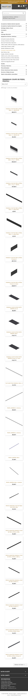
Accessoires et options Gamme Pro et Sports (11, 26)
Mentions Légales (12, 693)
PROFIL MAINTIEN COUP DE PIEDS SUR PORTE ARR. (14, 506)
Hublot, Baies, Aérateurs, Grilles (7, 46)
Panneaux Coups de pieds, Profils (8, 50)
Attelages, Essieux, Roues (7, 28)
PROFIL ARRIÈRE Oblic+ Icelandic (14, 482)
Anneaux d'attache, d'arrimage (7, 41)
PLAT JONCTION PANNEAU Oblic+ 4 (14, 383)
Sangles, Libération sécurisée (7, 54)
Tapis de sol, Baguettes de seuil (7, 61)
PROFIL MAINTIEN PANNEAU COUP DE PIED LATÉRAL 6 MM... (14, 531)
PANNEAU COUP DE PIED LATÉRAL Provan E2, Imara (14, 283)
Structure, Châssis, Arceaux (7, 72)
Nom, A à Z (14, 84)
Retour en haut (20, 665)
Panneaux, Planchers (6, 65)
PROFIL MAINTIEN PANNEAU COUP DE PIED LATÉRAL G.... (14, 605)
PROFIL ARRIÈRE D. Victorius (14, 408)
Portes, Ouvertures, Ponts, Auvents (9, 70)
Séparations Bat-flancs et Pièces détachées (10, 57)
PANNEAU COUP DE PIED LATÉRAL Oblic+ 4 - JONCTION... (14, 208)
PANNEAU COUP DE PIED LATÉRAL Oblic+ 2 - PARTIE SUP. (14, 134)
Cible (2, 32)
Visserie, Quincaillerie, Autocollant (9, 74)
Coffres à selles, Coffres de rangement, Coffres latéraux (12, 44)
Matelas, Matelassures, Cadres (7, 48)
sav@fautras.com (12, 688)
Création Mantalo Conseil (16, 695)
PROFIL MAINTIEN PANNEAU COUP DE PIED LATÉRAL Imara (14, 630)
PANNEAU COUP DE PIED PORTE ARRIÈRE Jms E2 (14, 308)
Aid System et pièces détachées (7, 39)
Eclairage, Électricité (6, 34)
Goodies (3, 63)
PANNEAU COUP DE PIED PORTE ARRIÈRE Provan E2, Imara (14, 357)
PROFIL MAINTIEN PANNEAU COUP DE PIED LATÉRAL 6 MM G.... (14, 556)
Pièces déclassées (5, 68)
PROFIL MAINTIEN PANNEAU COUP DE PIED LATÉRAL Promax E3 (14, 655)
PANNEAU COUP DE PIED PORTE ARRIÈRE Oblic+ (14, 332)
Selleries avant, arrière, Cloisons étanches (10, 56)
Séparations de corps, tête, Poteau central (10, 59)
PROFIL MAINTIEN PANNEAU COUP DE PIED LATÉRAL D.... (14, 580)
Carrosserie (3, 30)
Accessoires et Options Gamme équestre (10, 24)
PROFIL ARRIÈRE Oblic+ (14, 457)
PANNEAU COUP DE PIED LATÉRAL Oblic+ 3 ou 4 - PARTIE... (14, 159)
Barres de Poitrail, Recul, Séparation (8, 42)
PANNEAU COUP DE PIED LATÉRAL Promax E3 (14, 258)
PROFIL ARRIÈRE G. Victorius (14, 432)
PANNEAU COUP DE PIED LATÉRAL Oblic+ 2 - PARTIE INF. (14, 109)
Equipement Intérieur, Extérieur (8, 36)
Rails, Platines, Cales (5, 52)
